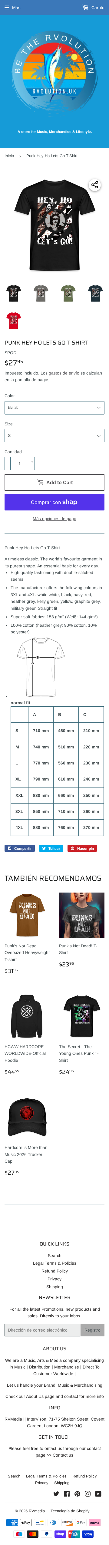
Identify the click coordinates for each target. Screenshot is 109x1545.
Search (54, 1255)
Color (10, 395)
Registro (92, 1330)
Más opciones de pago (54, 518)
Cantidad (13, 451)
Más (16, 7)
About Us (35, 1396)
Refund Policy (54, 1271)
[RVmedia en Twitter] (56, 1494)
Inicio (9, 156)
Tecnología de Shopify (70, 1511)
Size (9, 423)
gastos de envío (64, 373)
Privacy (54, 1278)
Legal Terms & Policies (54, 1263)
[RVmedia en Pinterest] (77, 1494)
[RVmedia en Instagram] (88, 1494)
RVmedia (37, 1511)
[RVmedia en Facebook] (67, 1494)
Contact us (63, 1455)
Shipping (54, 1286)
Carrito (97, 7)
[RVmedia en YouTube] (98, 1494)
